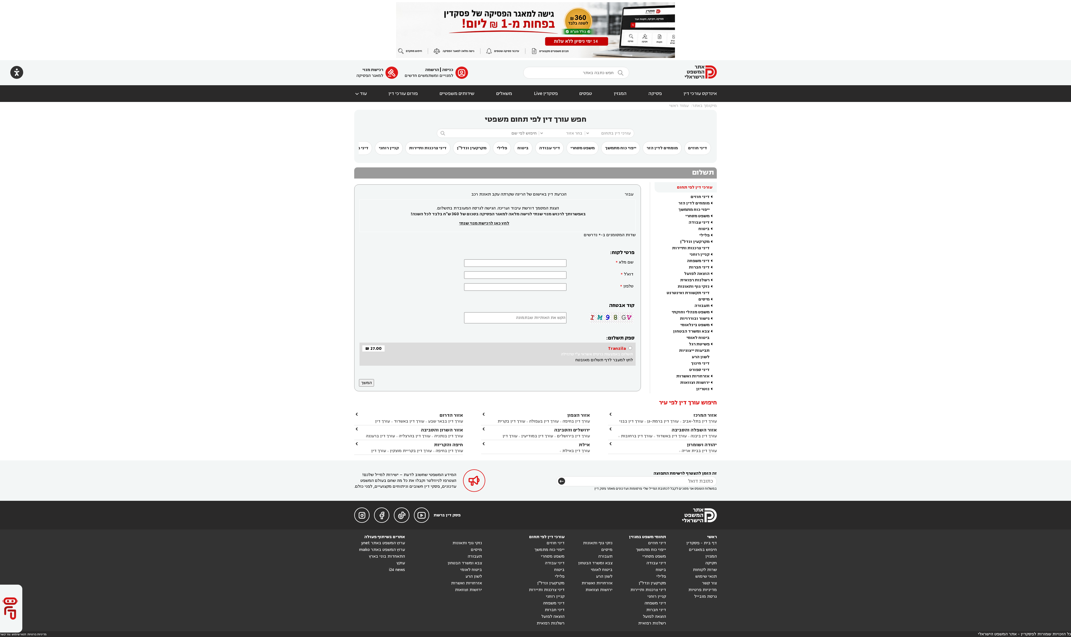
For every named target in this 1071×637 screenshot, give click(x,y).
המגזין (620, 93)
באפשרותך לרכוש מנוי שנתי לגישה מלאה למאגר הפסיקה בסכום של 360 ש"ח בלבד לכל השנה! (498, 214)
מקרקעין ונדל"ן (471, 148)
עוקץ (401, 563)
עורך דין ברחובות (636, 436)
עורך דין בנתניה (448, 436)
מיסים (704, 299)
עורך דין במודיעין (537, 436)
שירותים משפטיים (457, 93)
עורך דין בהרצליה (414, 436)
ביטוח (523, 148)
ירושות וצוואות (695, 382)
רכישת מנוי (372, 70)
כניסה (447, 70)
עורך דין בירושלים (573, 436)
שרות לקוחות (705, 570)
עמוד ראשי (679, 106)
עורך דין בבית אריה (699, 451)
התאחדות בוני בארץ (387, 556)
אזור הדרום (451, 415)
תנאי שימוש (706, 576)
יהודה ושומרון (702, 444)
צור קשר (709, 583)
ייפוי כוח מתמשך (620, 148)
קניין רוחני (389, 148)
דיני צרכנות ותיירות (428, 148)
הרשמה (432, 70)
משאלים (504, 93)
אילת (584, 444)
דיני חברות (699, 267)
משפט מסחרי (582, 148)
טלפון (628, 286)
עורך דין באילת (576, 451)
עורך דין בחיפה (576, 421)
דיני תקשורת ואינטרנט (688, 293)
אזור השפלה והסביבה (694, 430)
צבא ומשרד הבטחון (691, 331)
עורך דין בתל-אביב (699, 421)
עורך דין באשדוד (671, 436)
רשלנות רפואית (695, 280)
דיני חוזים (697, 148)
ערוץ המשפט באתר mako (382, 550)
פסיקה (655, 93)
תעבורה (702, 306)
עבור (629, 194)
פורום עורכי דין (403, 93)
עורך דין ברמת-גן (663, 421)
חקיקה (711, 563)
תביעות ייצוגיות (694, 350)
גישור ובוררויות (695, 318)
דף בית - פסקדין (701, 543)
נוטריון (703, 389)
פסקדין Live (546, 93)
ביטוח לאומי (698, 338)
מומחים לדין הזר (662, 148)
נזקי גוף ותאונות (694, 286)
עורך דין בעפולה (543, 421)
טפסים (585, 93)
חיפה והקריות (448, 444)
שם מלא (626, 262)
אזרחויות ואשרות (693, 376)
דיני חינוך (700, 363)
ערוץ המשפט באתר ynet (383, 543)
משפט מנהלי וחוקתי (691, 312)
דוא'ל (628, 274)
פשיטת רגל (699, 344)
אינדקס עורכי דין (700, 93)
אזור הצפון (578, 415)
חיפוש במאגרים (703, 550)
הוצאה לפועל (697, 274)
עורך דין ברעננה (380, 436)
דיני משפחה (698, 261)
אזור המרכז (705, 415)
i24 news (397, 570)
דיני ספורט (699, 370)
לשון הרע (701, 357)
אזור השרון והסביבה (442, 430)
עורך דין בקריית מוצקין (411, 451)
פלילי (502, 148)
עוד (360, 93)
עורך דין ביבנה (704, 436)
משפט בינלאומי (695, 325)
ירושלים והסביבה (572, 430)
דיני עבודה (549, 148)
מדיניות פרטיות (702, 590)
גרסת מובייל (705, 596)
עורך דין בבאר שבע (445, 421)
